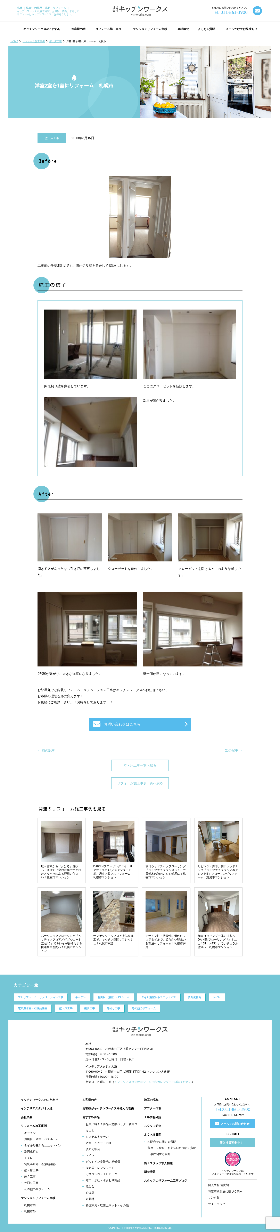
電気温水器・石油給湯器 (32, 1008)
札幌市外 (30, 1211)
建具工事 (89, 1008)
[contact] (257, 10)
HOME (14, 41)
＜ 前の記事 (46, 750)
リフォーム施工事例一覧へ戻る (140, 783)
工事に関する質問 (158, 1154)
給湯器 (90, 1192)
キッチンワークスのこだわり (39, 1099)
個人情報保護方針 (219, 1185)
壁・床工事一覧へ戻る (140, 765)
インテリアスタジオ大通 (36, 1108)
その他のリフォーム (144, 1008)
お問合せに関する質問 (161, 1141)
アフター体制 (152, 1108)
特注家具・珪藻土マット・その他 (107, 1205)
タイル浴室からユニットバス (158, 997)
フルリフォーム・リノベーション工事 (40, 997)
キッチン (80, 997)
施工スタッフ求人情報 (158, 1163)
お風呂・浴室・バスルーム (114, 997)
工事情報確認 (152, 1117)
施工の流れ (151, 1099)
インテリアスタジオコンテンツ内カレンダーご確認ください (153, 1081)
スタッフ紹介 (152, 1125)
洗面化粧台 (194, 997)
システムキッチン (97, 1136)
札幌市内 (30, 1205)
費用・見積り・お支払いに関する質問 (171, 1148)
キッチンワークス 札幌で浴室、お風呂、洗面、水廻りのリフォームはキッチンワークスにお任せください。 (48, 11)
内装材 (90, 1199)
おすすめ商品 (91, 1117)
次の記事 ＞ (233, 750)
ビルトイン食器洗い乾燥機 (103, 1161)
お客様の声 (89, 1099)
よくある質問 (152, 1134)
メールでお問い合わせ (235, 1123)
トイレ (217, 997)
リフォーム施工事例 (34, 41)
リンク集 (214, 1197)
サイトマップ (216, 1204)
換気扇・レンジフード (100, 1167)
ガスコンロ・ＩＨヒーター (103, 1174)
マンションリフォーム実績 (38, 1198)
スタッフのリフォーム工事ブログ (165, 1180)
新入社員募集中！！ (233, 1142)
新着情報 (150, 1171)
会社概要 (26, 1117)
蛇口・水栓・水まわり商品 (103, 1180)
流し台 (90, 1186)
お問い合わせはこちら (122, 724)
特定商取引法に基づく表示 (225, 1191)
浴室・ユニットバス (99, 1143)
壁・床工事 (55, 41)
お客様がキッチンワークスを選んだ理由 (108, 1108)
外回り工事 (113, 1008)
